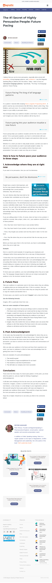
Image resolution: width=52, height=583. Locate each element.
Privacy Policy (23, 562)
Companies (22, 540)
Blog (21, 533)
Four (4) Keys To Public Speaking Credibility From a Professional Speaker (38, 458)
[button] (14, 473)
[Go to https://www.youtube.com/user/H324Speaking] (10, 532)
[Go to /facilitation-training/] (42, 556)
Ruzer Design (46, 577)
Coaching (22, 546)
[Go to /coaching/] (42, 562)
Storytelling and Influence (27, 42)
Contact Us (22, 571)
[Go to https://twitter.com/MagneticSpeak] (7, 532)
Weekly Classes (23, 549)
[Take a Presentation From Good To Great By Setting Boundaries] (38, 475)
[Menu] (47, 5)
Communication (7, 42)
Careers (21, 568)
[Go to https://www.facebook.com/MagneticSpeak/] (4, 532)
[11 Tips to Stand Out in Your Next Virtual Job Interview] (14, 459)
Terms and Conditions (25, 565)
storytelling (6, 79)
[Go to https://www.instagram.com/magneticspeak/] (14, 532)
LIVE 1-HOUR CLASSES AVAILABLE (30, 1)
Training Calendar (24, 555)
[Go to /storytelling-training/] (42, 537)
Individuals (22, 543)
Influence (16, 42)
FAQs (21, 558)
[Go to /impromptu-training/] (42, 543)
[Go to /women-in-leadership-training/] (42, 549)
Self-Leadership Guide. (25, 443)
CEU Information (24, 537)
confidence (31, 79)
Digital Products (24, 552)
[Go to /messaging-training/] (42, 531)
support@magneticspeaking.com (10, 528)
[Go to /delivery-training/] (42, 525)
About (21, 527)
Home (21, 524)
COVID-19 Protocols (24, 530)
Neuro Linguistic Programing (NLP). (36, 103)
